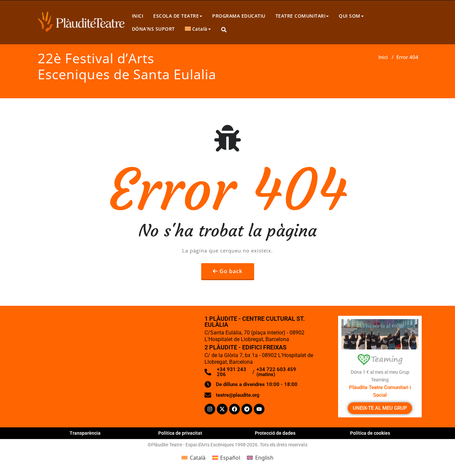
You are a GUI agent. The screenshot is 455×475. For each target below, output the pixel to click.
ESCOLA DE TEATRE (176, 16)
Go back (231, 271)
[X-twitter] (222, 409)
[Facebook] (234, 409)
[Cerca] (224, 30)
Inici (383, 57)
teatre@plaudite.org (237, 395)
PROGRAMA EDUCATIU (238, 16)
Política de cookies (370, 433)
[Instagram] (210, 409)
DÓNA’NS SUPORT (153, 29)
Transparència (85, 433)
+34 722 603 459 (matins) (276, 371)
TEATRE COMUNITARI (300, 16)
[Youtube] (259, 409)
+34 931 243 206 (231, 371)
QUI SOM (349, 16)
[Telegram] (246, 409)
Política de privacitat (180, 433)
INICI (138, 16)
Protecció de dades (275, 433)
